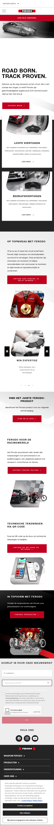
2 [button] (25, 385)
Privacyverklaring (12, 698)
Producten (10, 763)
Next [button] (46, 351)
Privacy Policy (37, 801)
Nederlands (9, 4)
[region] (27, 802)
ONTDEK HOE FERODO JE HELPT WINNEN (26, 279)
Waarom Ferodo (13, 756)
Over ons (9, 776)
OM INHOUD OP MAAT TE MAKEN (28, 690)
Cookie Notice (26, 801)
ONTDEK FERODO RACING (26, 470)
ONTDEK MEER (15, 105)
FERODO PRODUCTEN (26, 614)
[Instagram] (27, 738)
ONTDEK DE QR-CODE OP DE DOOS (26, 548)
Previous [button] (7, 351)
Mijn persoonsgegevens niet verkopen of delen (25, 820)
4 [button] (32, 385)
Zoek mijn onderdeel (27, 18)
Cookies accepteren (25, 806)
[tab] (21, 385)
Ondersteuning (13, 769)
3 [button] (29, 385)
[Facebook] (19, 738)
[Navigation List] (4, 11)
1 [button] (21, 385)
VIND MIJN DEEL (26, 418)
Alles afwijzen (25, 813)
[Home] (27, 11)
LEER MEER (26, 162)
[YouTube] (35, 738)
